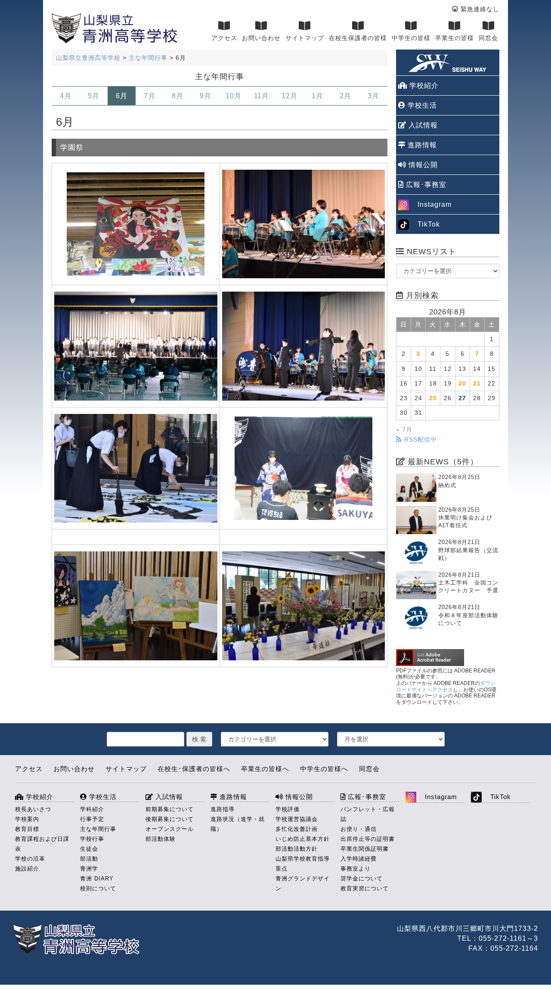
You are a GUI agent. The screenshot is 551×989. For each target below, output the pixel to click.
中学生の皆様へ (324, 768)
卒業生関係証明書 (365, 849)
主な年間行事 (98, 829)
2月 (345, 96)
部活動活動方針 (297, 849)
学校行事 (92, 839)
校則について (98, 888)
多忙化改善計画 (297, 829)
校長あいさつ (33, 809)
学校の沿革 (30, 858)
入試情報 (422, 125)
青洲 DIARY (97, 878)
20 (462, 383)
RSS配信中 (419, 439)
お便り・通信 (359, 829)
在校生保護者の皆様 (358, 37)
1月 (317, 96)
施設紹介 (27, 868)
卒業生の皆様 (454, 37)
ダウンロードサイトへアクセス (445, 686)
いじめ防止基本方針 (303, 839)
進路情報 (421, 145)
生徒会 (89, 849)
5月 (93, 96)
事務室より (356, 868)
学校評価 (288, 809)
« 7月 (404, 429)
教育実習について (365, 888)
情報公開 (422, 164)
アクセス (224, 37)
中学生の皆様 (411, 37)
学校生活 (421, 105)
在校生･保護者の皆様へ (194, 768)
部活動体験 (160, 839)
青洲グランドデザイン (303, 883)
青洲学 (89, 868)
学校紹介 (423, 85)
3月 (373, 96)
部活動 (89, 858)
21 (477, 383)
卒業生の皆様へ (265, 768)
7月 (149, 96)
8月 (177, 96)
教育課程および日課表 (42, 844)
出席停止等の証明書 (368, 839)
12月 (289, 96)
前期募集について (169, 809)
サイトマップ (304, 37)
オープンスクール (169, 829)
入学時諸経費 (359, 858)
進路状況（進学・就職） (237, 824)
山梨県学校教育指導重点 (303, 863)
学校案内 (27, 819)
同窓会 (488, 37)
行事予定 (92, 819)
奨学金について (362, 878)
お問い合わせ (261, 37)
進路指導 (222, 809)
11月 (261, 96)
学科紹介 (92, 809)
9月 (205, 96)
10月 (233, 96)
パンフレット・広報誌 (368, 814)
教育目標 (27, 829)
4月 (65, 96)
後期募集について (169, 819)
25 (433, 398)
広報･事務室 (425, 184)
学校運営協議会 (297, 819)
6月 (121, 96)
